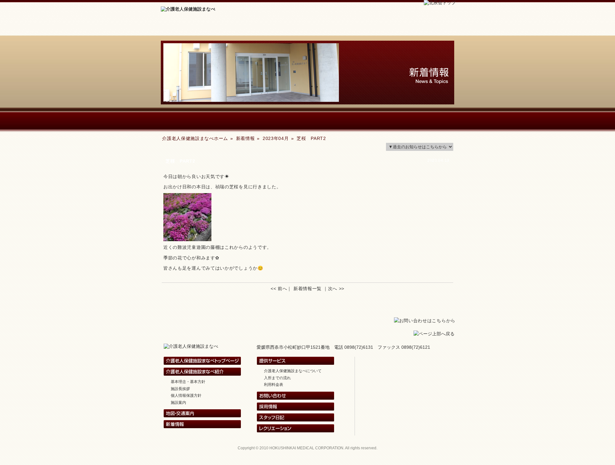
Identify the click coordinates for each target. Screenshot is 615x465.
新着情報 (248, 27)
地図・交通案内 (417, 121)
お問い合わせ (424, 27)
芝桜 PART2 (311, 138)
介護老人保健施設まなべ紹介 (197, 121)
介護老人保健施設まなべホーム (190, 27)
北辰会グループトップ (413, 404)
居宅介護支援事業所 (413, 393)
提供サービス (271, 121)
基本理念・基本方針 (188, 381)
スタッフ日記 (344, 121)
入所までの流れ (277, 378)
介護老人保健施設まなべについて (293, 371)
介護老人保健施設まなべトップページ (202, 361)
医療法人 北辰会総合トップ (413, 361)
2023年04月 (276, 138)
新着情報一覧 (307, 288)
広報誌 (306, 27)
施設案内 (178, 402)
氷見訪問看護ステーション (413, 383)
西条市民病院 (413, 372)
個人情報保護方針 (186, 395)
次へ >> (336, 288)
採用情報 (365, 27)
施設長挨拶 (180, 389)
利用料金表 (273, 384)
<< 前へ (279, 288)
